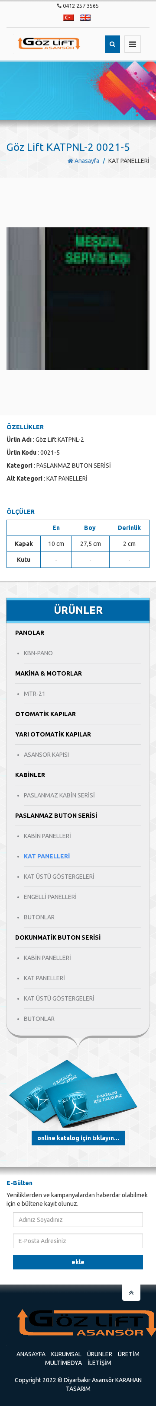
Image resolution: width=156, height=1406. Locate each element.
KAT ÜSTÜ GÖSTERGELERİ (59, 876)
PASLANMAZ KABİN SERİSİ (59, 795)
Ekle (78, 1262)
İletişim (99, 1362)
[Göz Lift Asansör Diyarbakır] (51, 44)
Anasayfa (86, 160)
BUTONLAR (39, 917)
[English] (85, 17)
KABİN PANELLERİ (47, 835)
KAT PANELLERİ (47, 856)
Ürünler (99, 1354)
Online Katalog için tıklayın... (78, 1138)
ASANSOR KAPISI (46, 754)
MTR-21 (35, 693)
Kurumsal (66, 1354)
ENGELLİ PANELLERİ (50, 896)
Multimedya (63, 1362)
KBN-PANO (38, 653)
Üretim (129, 1354)
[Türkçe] (68, 17)
